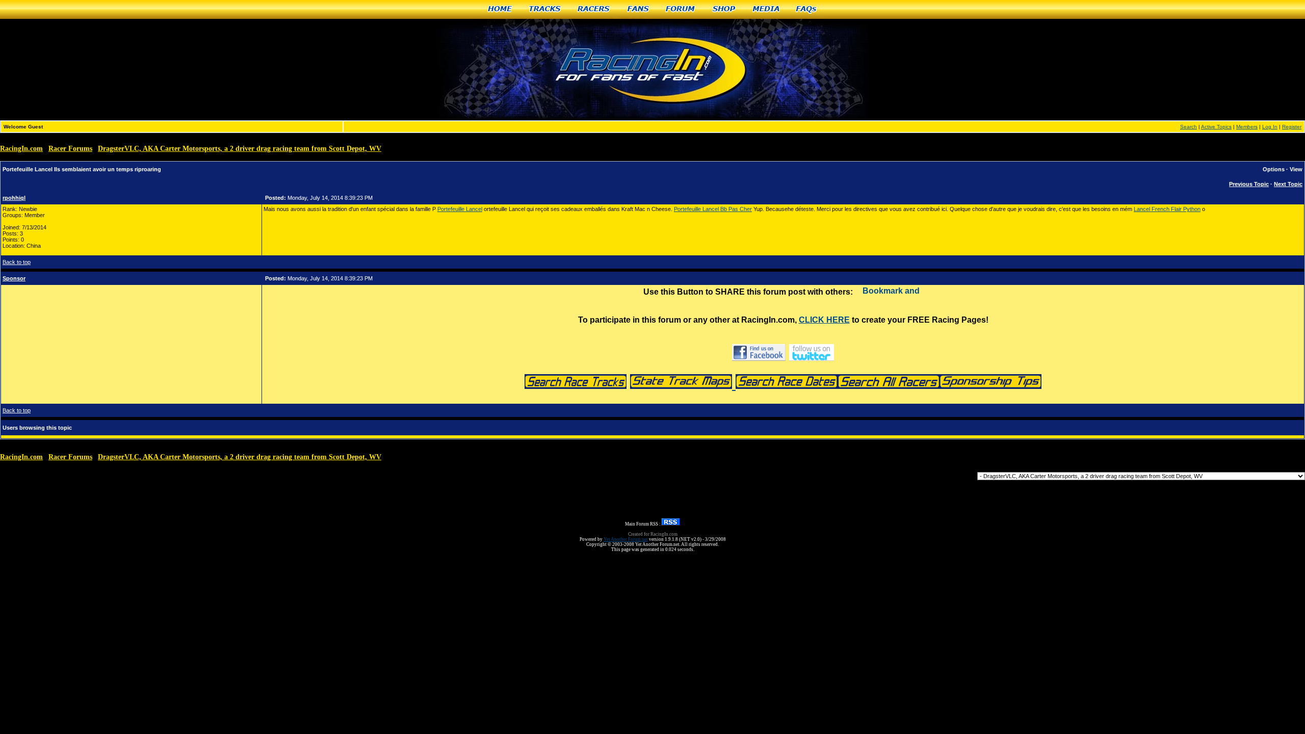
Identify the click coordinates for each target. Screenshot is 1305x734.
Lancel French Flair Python (1167, 209)
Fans (638, 9)
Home (500, 9)
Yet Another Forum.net (626, 539)
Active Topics (1216, 126)
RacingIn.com (21, 148)
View (1296, 169)
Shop (724, 9)
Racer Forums (70, 148)
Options (1274, 169)
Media (766, 9)
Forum (681, 9)
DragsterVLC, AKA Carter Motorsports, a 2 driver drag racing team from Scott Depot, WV (239, 148)
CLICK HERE (824, 320)
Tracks (545, 9)
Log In (1269, 126)
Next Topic (1288, 184)
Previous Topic (1249, 184)
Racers (594, 9)
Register (1291, 126)
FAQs (807, 9)
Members (1247, 126)
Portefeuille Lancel (459, 209)
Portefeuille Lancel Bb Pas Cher (713, 209)
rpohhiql (14, 198)
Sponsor (14, 278)
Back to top (17, 262)
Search (1188, 126)
